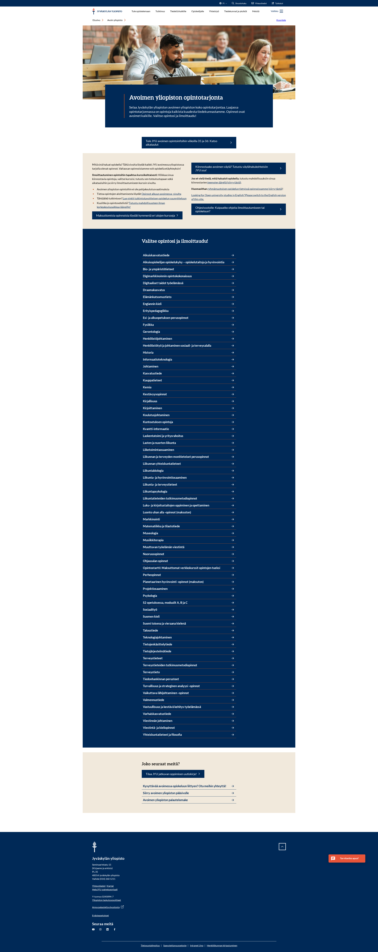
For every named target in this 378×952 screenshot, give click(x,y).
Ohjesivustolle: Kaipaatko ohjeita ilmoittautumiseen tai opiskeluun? (230, 209)
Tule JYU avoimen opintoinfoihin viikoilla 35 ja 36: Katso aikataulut (181, 142)
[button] (347, 858)
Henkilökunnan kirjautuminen (222, 945)
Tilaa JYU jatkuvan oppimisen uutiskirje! (171, 774)
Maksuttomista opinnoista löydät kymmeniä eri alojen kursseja (135, 215)
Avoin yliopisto (115, 20)
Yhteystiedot (98, 885)
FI (223, 4)
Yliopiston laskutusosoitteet (106, 900)
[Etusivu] (107, 11)
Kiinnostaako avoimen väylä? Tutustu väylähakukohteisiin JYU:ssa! (231, 168)
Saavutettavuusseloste (174, 945)
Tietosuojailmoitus (150, 945)
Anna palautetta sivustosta (106, 907)
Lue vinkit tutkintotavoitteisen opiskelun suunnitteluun (154, 198)
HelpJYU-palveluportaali (105, 889)
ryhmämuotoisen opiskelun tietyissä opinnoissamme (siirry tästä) (245, 188)
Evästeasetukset (100, 915)
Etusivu (96, 20)
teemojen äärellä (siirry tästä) (224, 182)
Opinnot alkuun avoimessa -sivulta (161, 193)
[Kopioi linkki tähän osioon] (211, 240)
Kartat (110, 885)
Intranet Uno (196, 945)
